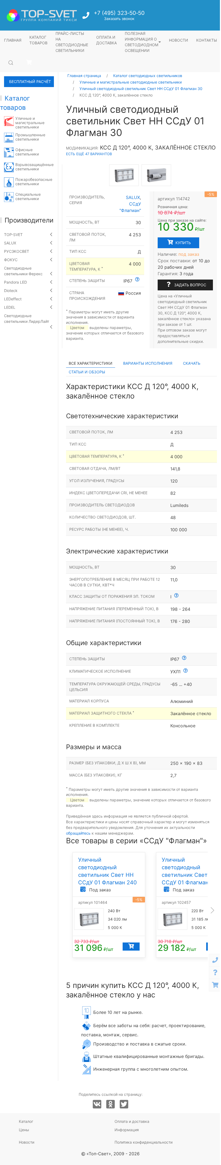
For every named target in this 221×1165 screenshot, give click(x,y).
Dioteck (11, 290)
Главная (12, 40)
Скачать (191, 363)
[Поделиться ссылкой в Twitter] (124, 1104)
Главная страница (84, 75)
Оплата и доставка (106, 40)
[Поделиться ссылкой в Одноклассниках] (110, 1104)
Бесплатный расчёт (30, 81)
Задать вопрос (189, 285)
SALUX (10, 243)
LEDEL (9, 307)
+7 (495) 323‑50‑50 (119, 13)
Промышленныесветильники (30, 136)
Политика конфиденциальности (143, 1142)
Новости (178, 40)
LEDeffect (13, 299)
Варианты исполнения (147, 363)
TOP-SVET (13, 234)
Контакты (206, 40)
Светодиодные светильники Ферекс (23, 271)
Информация (127, 1129)
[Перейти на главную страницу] (42, 15)
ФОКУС (11, 259)
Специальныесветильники (28, 196)
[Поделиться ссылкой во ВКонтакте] (97, 1104)
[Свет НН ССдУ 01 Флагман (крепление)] (156, 175)
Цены (24, 1129)
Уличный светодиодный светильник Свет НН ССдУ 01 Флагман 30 (141, 88)
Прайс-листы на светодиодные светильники (72, 42)
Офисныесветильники (27, 151)
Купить (182, 242)
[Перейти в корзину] (29, 62)
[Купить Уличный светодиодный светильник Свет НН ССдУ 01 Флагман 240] (131, 947)
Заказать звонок (119, 18)
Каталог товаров (38, 40)
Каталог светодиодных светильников (147, 75)
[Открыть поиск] (11, 62)
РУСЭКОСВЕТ (16, 251)
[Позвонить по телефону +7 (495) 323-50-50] (86, 17)
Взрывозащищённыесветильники (34, 166)
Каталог (26, 1121)
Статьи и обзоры (87, 372)
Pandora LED (15, 282)
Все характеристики (90, 363)
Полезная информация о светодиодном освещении (141, 42)
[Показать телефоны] (215, 960)
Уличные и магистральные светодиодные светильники (131, 82)
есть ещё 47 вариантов (89, 154)
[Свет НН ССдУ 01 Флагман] (124, 175)
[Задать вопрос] (215, 973)
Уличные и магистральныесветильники (29, 122)
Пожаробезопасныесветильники (33, 181)
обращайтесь (78, 833)
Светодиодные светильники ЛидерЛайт (26, 318)
